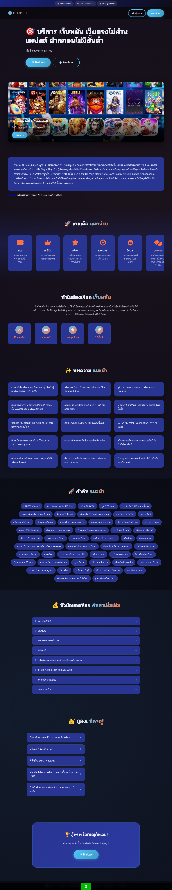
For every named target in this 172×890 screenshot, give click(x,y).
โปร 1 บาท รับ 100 (121, 530)
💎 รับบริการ (66, 62)
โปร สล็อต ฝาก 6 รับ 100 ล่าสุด (60, 506)
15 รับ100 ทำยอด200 (146, 546)
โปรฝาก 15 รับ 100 (65, 514)
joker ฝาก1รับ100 (78, 538)
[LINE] (86, 886)
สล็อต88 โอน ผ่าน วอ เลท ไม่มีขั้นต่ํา (72, 578)
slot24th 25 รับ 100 (124, 514)
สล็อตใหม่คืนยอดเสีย (124, 562)
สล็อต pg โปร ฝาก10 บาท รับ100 (82, 546)
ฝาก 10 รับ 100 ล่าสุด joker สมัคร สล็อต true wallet (39, 546)
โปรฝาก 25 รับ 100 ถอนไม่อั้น (72, 554)
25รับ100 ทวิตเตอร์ (31, 506)
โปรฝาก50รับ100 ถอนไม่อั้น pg (135, 506)
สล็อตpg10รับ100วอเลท (29, 530)
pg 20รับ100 (79, 562)
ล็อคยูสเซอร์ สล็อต (45, 522)
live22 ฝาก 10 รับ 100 (149, 562)
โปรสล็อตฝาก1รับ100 (144, 554)
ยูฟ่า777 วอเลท (108, 506)
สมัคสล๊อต (127, 538)
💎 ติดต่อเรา (38, 62)
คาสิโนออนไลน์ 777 (21, 522)
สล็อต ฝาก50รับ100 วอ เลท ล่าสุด (94, 514)
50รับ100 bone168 (120, 554)
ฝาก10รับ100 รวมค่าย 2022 (72, 522)
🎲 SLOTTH (17, 13)
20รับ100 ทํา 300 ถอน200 (104, 538)
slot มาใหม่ (146, 514)
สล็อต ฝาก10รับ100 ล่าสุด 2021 (116, 546)
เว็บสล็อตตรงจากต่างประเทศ (58, 530)
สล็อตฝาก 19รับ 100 (144, 530)
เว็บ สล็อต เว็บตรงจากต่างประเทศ (92, 530)
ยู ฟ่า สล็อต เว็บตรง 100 (105, 578)
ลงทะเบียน (155, 13)
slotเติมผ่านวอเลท (135, 570)
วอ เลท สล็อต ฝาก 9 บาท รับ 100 (36, 514)
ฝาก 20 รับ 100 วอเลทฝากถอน (53, 562)
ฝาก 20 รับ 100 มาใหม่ (30, 538)
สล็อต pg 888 (98, 554)
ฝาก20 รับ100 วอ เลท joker (41, 570)
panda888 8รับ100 (55, 538)
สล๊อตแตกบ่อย (145, 538)
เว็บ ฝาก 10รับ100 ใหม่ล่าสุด (108, 570)
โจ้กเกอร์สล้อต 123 (100, 562)
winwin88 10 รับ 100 (28, 554)
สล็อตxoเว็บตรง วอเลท (100, 522)
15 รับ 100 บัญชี (82, 570)
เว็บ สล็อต (64, 570)
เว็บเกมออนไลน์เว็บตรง (23, 562)
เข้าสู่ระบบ (137, 13)
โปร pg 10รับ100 (152, 522)
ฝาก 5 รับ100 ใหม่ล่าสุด (128, 522)
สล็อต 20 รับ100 (87, 506)
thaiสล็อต (48, 554)
